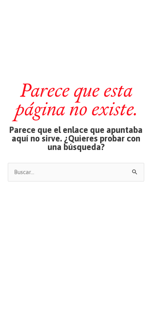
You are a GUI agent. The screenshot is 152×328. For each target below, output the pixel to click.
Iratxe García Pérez (76, 13)
